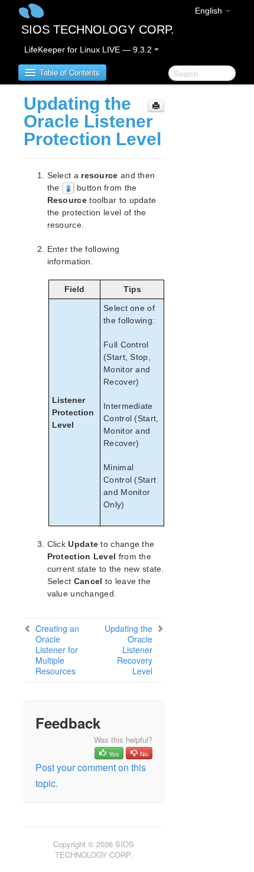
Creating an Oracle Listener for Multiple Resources (57, 649)
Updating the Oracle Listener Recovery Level (128, 649)
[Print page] (156, 106)
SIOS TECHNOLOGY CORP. (97, 29)
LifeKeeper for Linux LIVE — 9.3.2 (89, 49)
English (209, 10)
